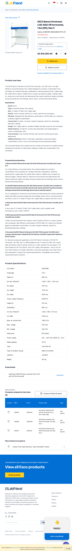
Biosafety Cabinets (33, 10)
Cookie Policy (49, 547)
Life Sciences (14, 10)
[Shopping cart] (61, 3)
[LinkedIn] (12, 516)
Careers (53, 499)
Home (7, 10)
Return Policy (9, 531)
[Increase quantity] (65, 54)
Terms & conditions (20, 531)
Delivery (53, 503)
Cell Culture (22, 10)
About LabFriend (56, 493)
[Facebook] (6, 516)
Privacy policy (39, 531)
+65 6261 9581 (12, 513)
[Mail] (9, 516)
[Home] (13, 3)
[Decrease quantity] (56, 54)
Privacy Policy (15, 547)
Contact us (54, 496)
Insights (53, 506)
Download (60, 375)
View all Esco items (11, 18)
